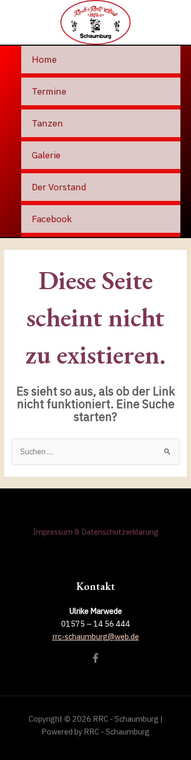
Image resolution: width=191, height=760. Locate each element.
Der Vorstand (59, 187)
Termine (49, 91)
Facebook (52, 219)
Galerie (46, 155)
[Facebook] (95, 658)
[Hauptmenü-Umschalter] (173, 22)
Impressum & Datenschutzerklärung (96, 532)
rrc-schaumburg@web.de (96, 636)
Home (44, 59)
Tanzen (47, 123)
